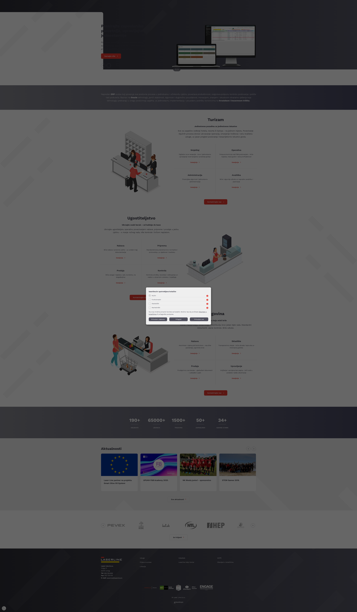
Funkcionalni (156, 299)
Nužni (154, 295)
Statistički (155, 303)
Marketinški (156, 307)
